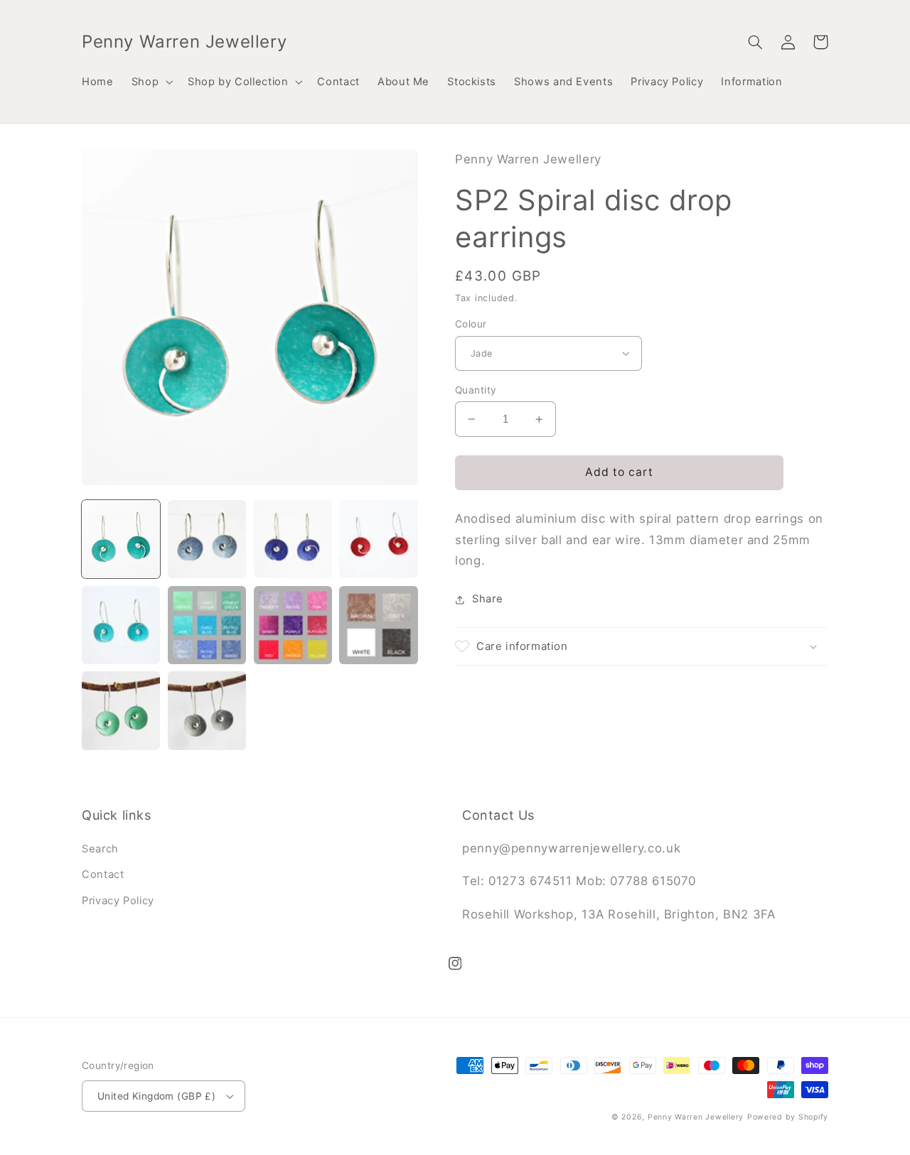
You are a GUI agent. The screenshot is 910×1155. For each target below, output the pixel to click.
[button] (150, 81)
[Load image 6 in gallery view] (207, 625)
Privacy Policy (118, 900)
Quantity (475, 390)
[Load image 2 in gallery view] (207, 539)
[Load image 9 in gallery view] (121, 710)
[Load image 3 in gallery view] (293, 539)
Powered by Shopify (787, 1117)
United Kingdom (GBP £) (156, 1096)
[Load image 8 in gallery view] (378, 625)
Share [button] (487, 598)
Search (100, 848)
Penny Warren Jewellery (696, 1117)
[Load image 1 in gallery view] (121, 539)
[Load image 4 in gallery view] (378, 539)
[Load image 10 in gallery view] (207, 710)
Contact (103, 874)
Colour (471, 324)
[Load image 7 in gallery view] (293, 625)
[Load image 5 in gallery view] (121, 625)
